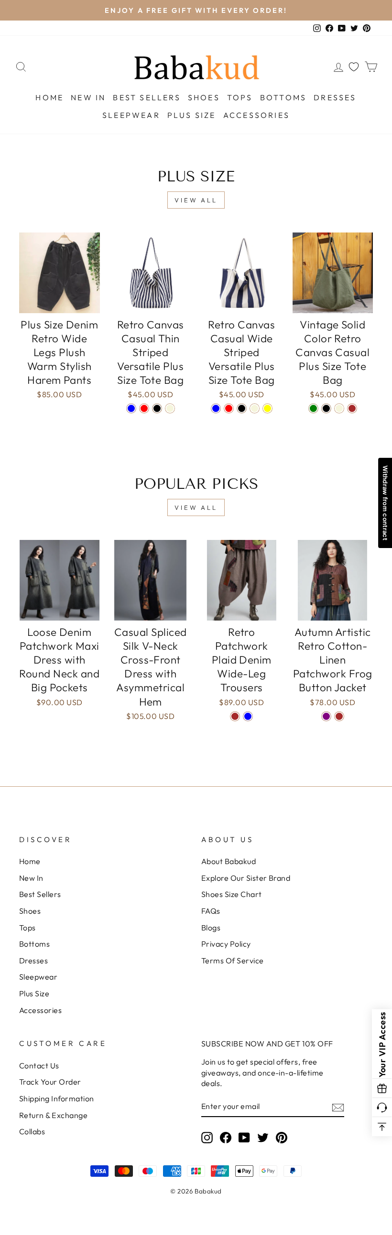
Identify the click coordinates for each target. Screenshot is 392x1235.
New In (88, 97)
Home (49, 97)
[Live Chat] (382, 1107)
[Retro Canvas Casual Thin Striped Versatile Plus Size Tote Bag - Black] (157, 408)
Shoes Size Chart (231, 894)
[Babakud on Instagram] (207, 1137)
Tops (240, 97)
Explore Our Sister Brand (245, 878)
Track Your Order (50, 1082)
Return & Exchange (53, 1115)
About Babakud (228, 861)
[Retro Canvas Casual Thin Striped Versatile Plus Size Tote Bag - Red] (144, 408)
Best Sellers (146, 97)
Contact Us (39, 1065)
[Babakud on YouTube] (244, 1137)
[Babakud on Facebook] (225, 1137)
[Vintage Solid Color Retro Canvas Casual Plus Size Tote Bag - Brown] (352, 408)
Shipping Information (56, 1098)
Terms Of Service (232, 960)
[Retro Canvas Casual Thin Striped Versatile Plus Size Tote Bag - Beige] (169, 408)
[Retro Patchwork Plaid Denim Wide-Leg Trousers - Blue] (247, 716)
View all (196, 200)
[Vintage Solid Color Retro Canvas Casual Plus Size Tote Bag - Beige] (339, 408)
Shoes (204, 97)
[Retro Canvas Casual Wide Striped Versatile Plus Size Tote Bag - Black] (241, 408)
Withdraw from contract (385, 502)
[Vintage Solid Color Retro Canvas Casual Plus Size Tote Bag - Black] (326, 408)
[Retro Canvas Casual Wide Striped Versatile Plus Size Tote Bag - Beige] (254, 408)
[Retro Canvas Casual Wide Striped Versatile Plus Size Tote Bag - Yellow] (267, 408)
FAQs (210, 911)
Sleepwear (131, 115)
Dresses (335, 97)
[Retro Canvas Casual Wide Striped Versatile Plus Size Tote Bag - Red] (228, 408)
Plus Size (191, 115)
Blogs (210, 927)
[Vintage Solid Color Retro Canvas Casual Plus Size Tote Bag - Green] (313, 408)
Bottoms (283, 97)
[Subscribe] (338, 1106)
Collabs (32, 1131)
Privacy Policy (226, 944)
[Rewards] (382, 1088)
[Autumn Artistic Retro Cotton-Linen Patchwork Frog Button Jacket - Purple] (326, 716)
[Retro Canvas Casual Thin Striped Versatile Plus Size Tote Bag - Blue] (131, 408)
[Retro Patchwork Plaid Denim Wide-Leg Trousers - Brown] (235, 716)
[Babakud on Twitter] (263, 1137)
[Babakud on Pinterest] (281, 1137)
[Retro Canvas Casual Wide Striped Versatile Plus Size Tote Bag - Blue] (215, 408)
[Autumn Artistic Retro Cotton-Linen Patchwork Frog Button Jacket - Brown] (339, 716)
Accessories (256, 115)
